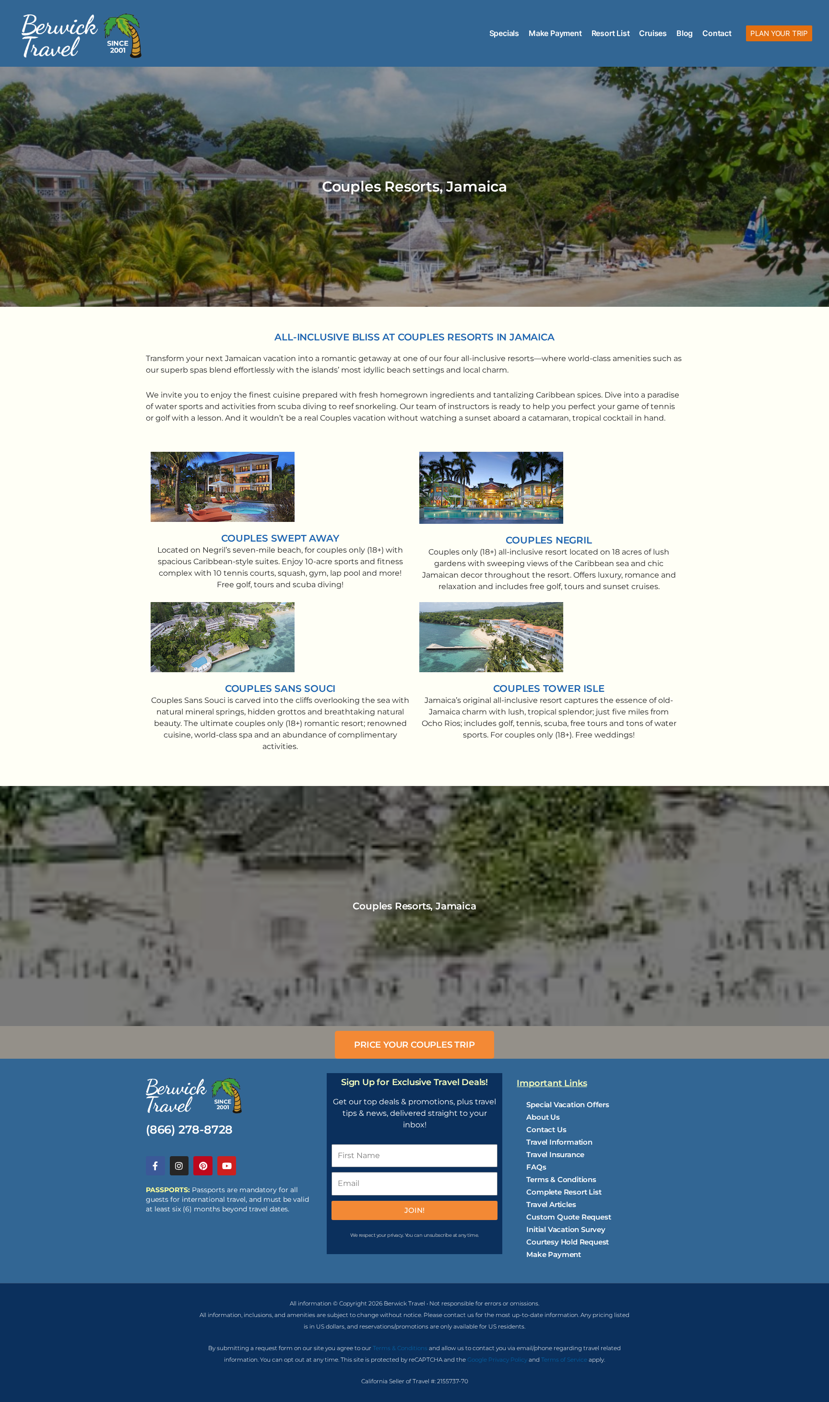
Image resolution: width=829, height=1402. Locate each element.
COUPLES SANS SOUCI (280, 688)
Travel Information (559, 1142)
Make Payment (555, 33)
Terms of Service (564, 1359)
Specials (504, 33)
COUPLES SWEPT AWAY (280, 538)
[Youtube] (227, 1165)
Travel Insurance (555, 1154)
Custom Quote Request (568, 1216)
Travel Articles (551, 1204)
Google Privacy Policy (497, 1359)
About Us (542, 1117)
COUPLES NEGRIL (549, 540)
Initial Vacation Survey (565, 1229)
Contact (717, 33)
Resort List (611, 33)
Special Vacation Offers (567, 1104)
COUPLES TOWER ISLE (548, 688)
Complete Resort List (563, 1192)
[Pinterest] (203, 1165)
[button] (779, 33)
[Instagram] (179, 1165)
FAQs (536, 1167)
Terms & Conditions (561, 1179)
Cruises (653, 33)
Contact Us (546, 1129)
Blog (684, 33)
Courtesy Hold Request (567, 1241)
